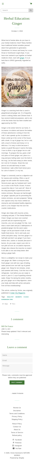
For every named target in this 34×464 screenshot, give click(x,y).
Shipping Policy (17, 419)
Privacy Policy (17, 416)
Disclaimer (17, 411)
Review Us (17, 408)
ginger (22, 58)
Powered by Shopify (17, 458)
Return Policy (17, 424)
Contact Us (17, 427)
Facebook (18, 440)
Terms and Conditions (17, 413)
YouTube (18, 448)
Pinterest (18, 443)
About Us (17, 429)
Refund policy (17, 435)
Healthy (10, 297)
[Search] (31, 10)
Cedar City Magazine (17, 293)
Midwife (19, 297)
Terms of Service (17, 432)
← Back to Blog (17, 393)
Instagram (18, 446)
